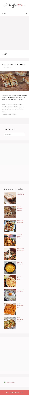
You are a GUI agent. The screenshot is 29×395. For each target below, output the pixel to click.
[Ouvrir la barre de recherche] (26, 13)
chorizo (14, 114)
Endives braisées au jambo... (20, 277)
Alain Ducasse (8, 104)
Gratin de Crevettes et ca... (20, 305)
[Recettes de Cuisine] (9, 382)
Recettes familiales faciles (10, 107)
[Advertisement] (14, 31)
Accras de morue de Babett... (19, 236)
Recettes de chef (18, 104)
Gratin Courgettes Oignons (20, 319)
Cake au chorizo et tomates (14, 64)
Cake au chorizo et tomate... (19, 208)
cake (10, 114)
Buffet (6, 114)
